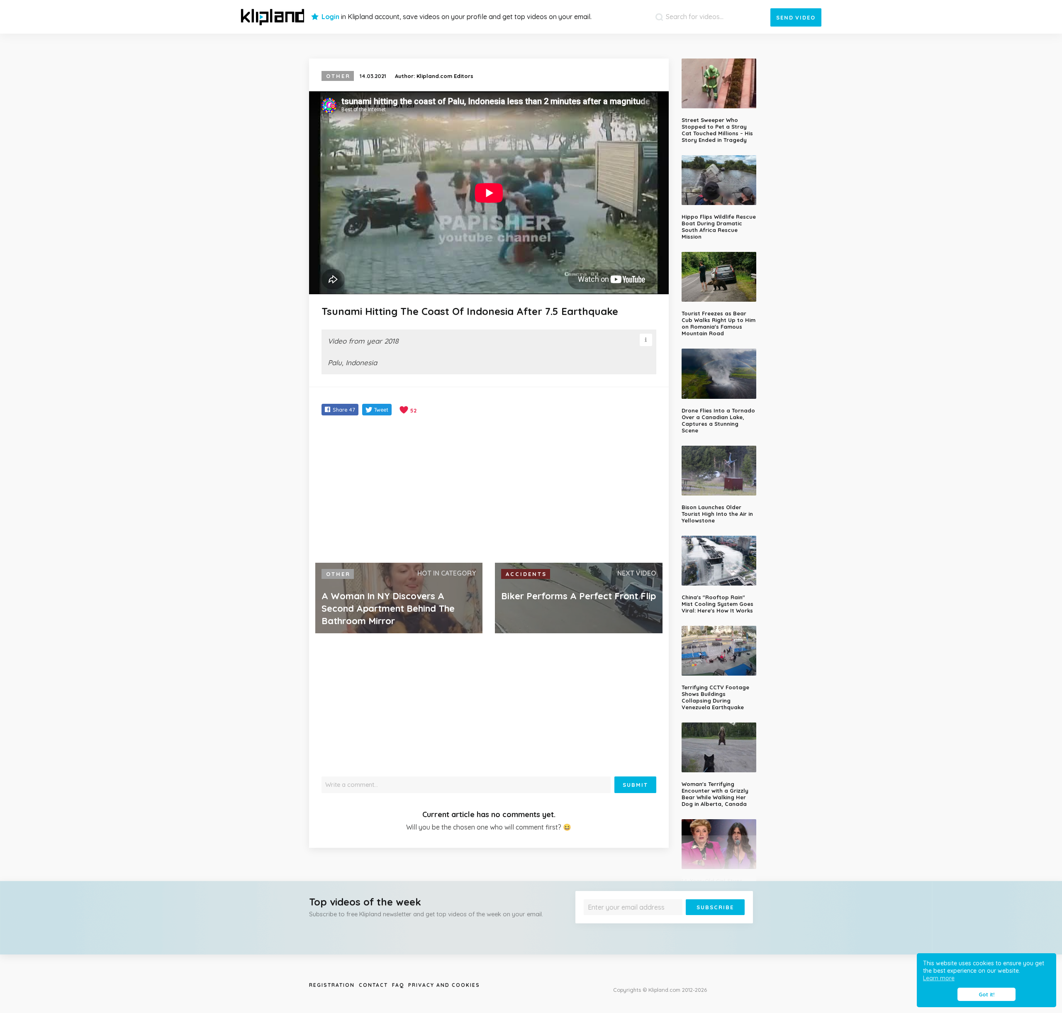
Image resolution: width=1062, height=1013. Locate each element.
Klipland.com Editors (445, 76)
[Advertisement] (489, 490)
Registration (332, 985)
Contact (373, 985)
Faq (398, 985)
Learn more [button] (939, 978)
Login (330, 16)
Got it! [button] (986, 994)
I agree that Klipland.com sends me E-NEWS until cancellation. (659, 921)
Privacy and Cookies (444, 985)
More (723, 921)
